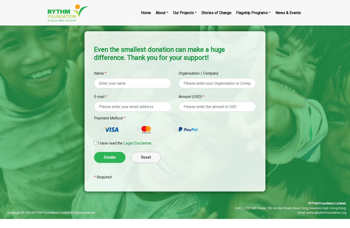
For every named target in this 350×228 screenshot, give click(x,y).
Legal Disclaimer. (138, 143)
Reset (146, 157)
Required (103, 177)
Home (146, 12)
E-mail (100, 96)
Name (100, 73)
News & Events (288, 12)
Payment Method (109, 118)
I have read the (125, 143)
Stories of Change (216, 12)
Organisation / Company (199, 73)
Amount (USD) (192, 96)
